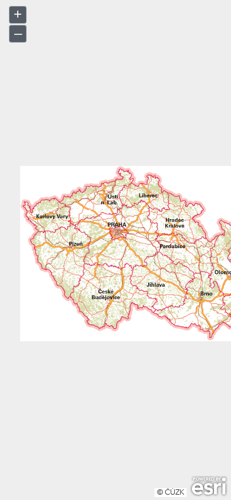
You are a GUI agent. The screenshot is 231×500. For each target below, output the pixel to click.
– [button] (18, 33)
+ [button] (18, 14)
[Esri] (209, 486)
